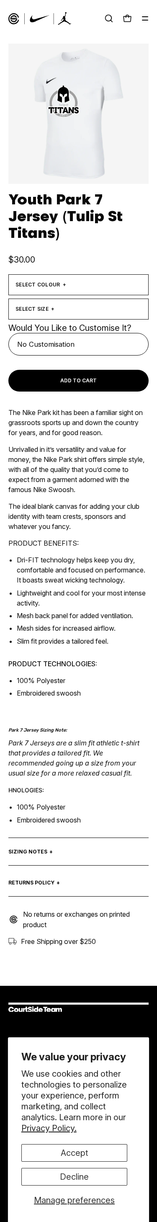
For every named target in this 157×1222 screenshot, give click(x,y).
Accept (74, 1153)
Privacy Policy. (49, 1128)
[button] (108, 18)
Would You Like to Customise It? (69, 328)
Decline (74, 1177)
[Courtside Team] (39, 18)
